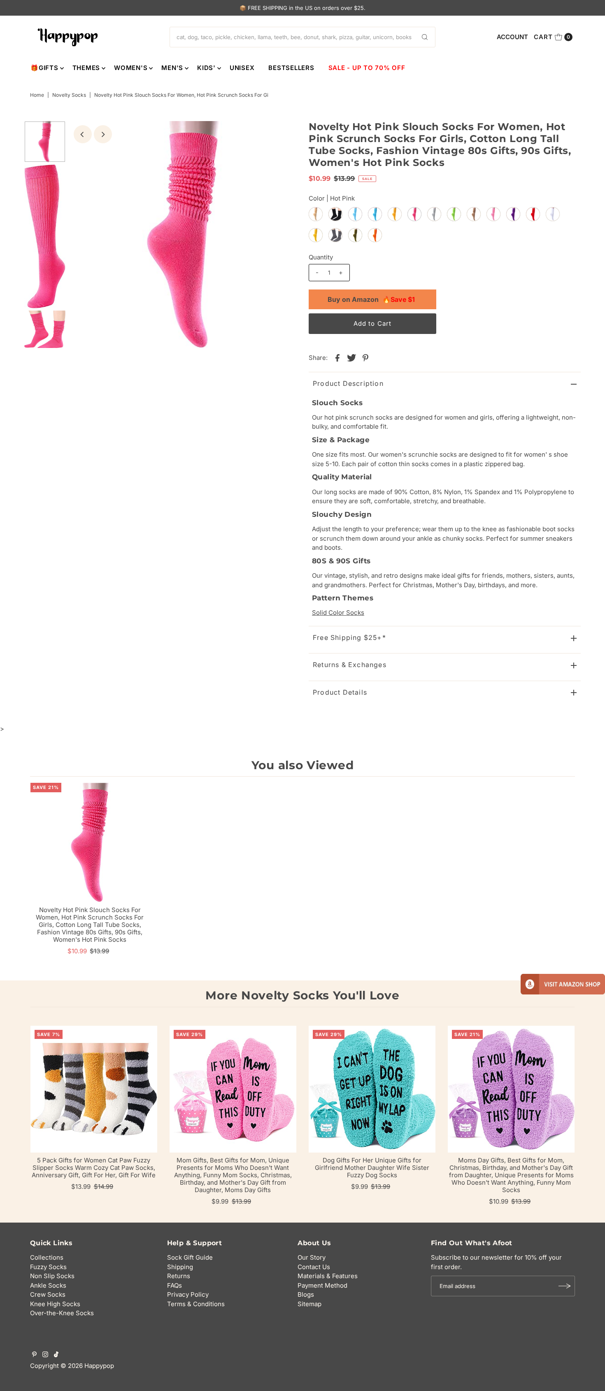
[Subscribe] (564, 1286)
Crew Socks (47, 1294)
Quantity (321, 257)
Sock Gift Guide (190, 1257)
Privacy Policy (188, 1294)
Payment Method (322, 1285)
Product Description (348, 383)
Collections (46, 1257)
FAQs (174, 1285)
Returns (178, 1276)
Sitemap (309, 1304)
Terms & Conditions (196, 1304)
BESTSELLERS (291, 68)
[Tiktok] (56, 1355)
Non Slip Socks (52, 1276)
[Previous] (83, 134)
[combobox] (302, 37)
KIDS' (206, 68)
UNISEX (242, 68)
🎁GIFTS (44, 68)
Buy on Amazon (371, 299)
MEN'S (172, 68)
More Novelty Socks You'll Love (302, 995)
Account (512, 37)
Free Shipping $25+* (349, 637)
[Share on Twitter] (351, 357)
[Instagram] (45, 1355)
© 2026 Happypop (87, 1366)
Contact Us (314, 1267)
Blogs (306, 1294)
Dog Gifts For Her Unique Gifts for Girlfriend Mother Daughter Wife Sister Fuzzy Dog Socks (372, 1167)
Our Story (312, 1257)
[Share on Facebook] (337, 357)
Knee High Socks (55, 1304)
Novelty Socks (69, 95)
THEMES (86, 68)
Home (37, 95)
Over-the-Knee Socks (62, 1313)
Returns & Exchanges (349, 664)
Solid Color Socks (338, 612)
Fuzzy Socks (48, 1267)
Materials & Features (328, 1276)
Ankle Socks (48, 1285)
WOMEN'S (130, 68)
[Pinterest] (34, 1355)
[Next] (103, 134)
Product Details (340, 692)
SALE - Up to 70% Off (366, 68)
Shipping (180, 1267)
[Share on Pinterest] (365, 357)
